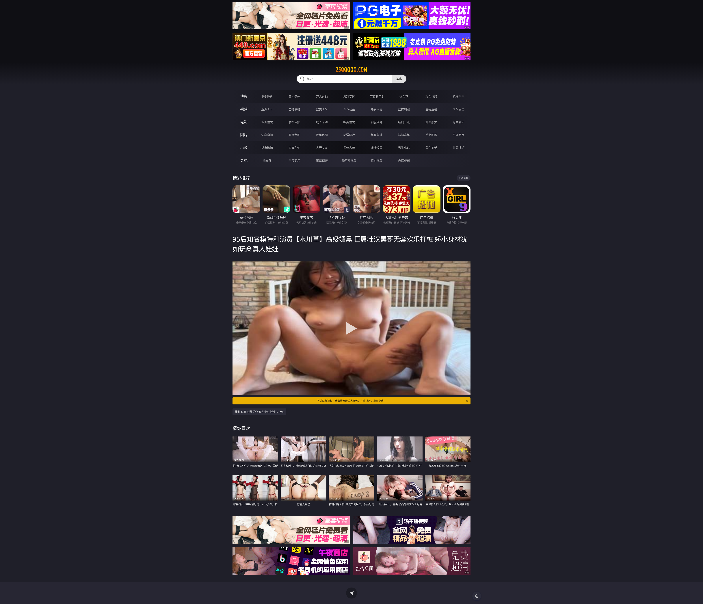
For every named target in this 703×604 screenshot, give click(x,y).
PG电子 (267, 96)
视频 (244, 109)
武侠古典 (349, 148)
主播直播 (431, 109)
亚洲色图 (294, 135)
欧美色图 (322, 135)
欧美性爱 (349, 122)
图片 (244, 134)
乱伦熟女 (431, 122)
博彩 (244, 96)
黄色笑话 (431, 148)
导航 (244, 160)
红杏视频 (376, 161)
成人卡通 (322, 122)
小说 (244, 147)
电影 (244, 122)
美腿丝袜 (376, 135)
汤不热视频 (349, 161)
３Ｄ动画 (349, 109)
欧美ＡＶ (322, 109)
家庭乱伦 (294, 148)
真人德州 (294, 96)
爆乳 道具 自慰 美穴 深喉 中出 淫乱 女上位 (259, 411)
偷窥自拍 (267, 135)
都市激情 (267, 148)
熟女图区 (431, 135)
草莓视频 (322, 161)
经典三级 (404, 122)
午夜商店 (294, 161)
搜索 (399, 79)
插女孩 (267, 161)
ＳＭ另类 (458, 109)
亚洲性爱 (267, 122)
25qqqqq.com (351, 69)
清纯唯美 (404, 135)
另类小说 (404, 148)
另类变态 (458, 122)
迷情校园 (376, 148)
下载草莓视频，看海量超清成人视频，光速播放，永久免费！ (351, 400)
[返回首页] (476, 596)
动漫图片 (349, 135)
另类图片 (458, 135)
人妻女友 (322, 148)
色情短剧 (404, 161)
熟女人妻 (376, 109)
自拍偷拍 (294, 109)
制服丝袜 (376, 122)
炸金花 (403, 96)
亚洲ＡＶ (267, 109)
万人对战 (322, 96)
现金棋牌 (431, 96)
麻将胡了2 (376, 96)
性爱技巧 (458, 148)
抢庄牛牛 (458, 96)
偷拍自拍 (294, 122)
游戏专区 (349, 96)
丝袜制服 (404, 109)
